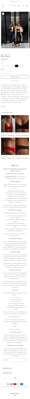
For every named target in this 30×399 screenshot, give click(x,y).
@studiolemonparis (7, 372)
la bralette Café (18, 133)
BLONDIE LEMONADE (9, 386)
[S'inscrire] (25, 360)
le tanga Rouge (4, 156)
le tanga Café (18, 156)
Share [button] (3, 106)
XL (21, 65)
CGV (15, 395)
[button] (2, 5)
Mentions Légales (15, 393)
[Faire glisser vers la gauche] (11, 51)
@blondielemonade (7, 368)
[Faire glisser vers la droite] (18, 51)
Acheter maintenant (15, 80)
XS (4, 66)
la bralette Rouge (4, 133)
